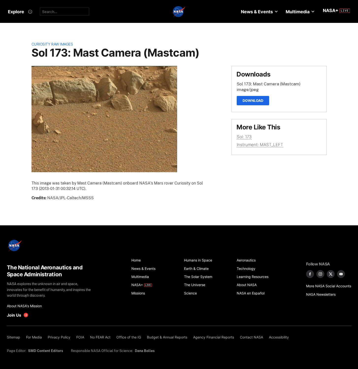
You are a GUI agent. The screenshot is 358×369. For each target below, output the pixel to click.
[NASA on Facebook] (310, 274)
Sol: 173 (244, 136)
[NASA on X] (331, 274)
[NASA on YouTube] (341, 274)
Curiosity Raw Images (52, 44)
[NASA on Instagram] (320, 274)
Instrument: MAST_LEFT (260, 144)
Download (253, 100)
